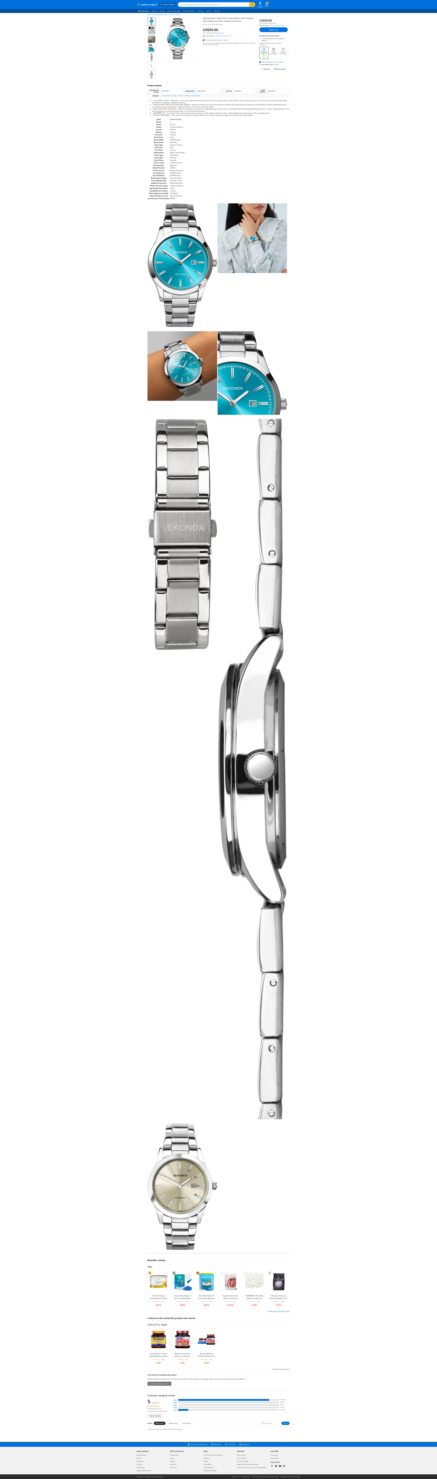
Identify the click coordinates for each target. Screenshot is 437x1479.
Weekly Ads (245, 1444)
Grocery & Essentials (173, 11)
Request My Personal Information (247, 1464)
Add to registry (281, 69)
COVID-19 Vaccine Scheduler (213, 1455)
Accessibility (208, 1464)
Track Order (232, 1444)
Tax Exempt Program (210, 1471)
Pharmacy (200, 11)
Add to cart (273, 29)
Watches (177, 15)
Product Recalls (209, 1467)
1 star (175, 1410)
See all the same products (281, 1369)
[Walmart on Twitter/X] (276, 1466)
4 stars (175, 1402)
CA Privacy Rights (243, 1461)
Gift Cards (173, 1467)
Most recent (160, 1423)
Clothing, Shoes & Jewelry (160, 15)
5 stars (175, 1400)
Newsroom (140, 1461)
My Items (217, 11)
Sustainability (141, 1467)
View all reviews (155, 1416)
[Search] (252, 4)
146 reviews (218, 24)
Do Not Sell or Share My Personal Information (251, 1467)
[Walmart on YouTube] (280, 1466)
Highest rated (173, 1423)
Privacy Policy (241, 1458)
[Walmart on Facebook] (272, 1466)
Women (171, 15)
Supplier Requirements (144, 1471)
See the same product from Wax (279, 1311)
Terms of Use (241, 1455)
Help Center (217, 1444)
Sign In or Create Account (198, 1444)
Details (276, 64)
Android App (275, 1458)
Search (285, 1423)
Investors (139, 1464)
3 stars (175, 1405)
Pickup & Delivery (188, 11)
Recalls (206, 1461)
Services (154, 11)
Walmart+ (173, 1464)
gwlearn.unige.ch (223, 40)
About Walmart (141, 1455)
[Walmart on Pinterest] (284, 1466)
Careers (208, 11)
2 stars (175, 1407)
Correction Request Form (159, 1383)
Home (149, 15)
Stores (172, 1458)
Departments (144, 11)
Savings (162, 11)
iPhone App (274, 1455)
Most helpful (187, 1423)
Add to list (267, 69)
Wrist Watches (195, 96)
